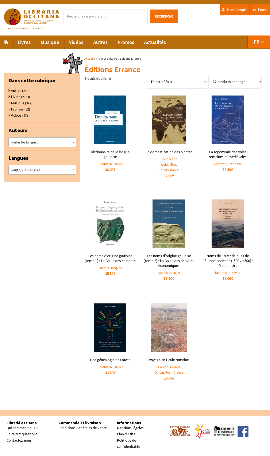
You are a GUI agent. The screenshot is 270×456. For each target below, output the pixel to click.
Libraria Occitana (31, 16)
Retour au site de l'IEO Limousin (25, 28)
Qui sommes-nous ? (22, 427)
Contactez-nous (19, 440)
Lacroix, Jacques (110, 268)
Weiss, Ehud (169, 164)
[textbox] (42, 142)
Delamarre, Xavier (110, 164)
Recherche (164, 16)
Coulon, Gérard (169, 367)
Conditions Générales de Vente (82, 427)
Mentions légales (130, 427)
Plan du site (126, 433)
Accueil (88, 58)
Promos (17, 109)
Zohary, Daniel (169, 170)
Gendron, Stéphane (228, 164)
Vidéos (16, 115)
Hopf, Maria (169, 159)
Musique (17, 103)
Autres (16, 90)
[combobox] (42, 142)
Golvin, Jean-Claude (169, 372)
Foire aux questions (22, 433)
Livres (15, 96)
